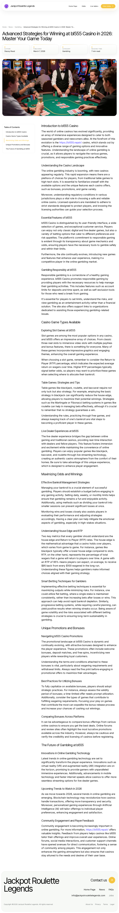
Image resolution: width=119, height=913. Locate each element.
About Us (89, 904)
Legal (112, 904)
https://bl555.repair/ (70, 142)
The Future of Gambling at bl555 (18, 149)
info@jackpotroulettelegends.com (88, 895)
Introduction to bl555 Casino (16, 132)
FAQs (111, 889)
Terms (105, 904)
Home (4, 27)
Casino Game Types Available (17, 136)
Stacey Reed (9, 51)
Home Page (89, 889)
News (11, 27)
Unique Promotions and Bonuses (18, 145)
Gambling (18, 27)
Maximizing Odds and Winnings (17, 140)
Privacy (98, 904)
